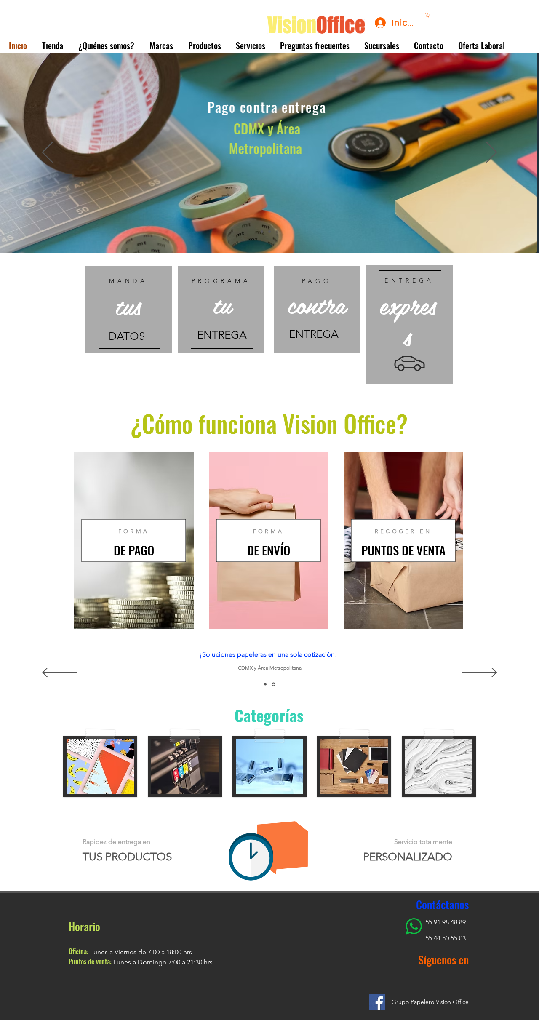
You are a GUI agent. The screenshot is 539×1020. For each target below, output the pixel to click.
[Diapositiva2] (269, 231)
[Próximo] (491, 153)
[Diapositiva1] (262, 231)
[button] (427, 15)
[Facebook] (377, 1002)
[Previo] (47, 153)
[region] (128, 309)
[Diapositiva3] (277, 231)
